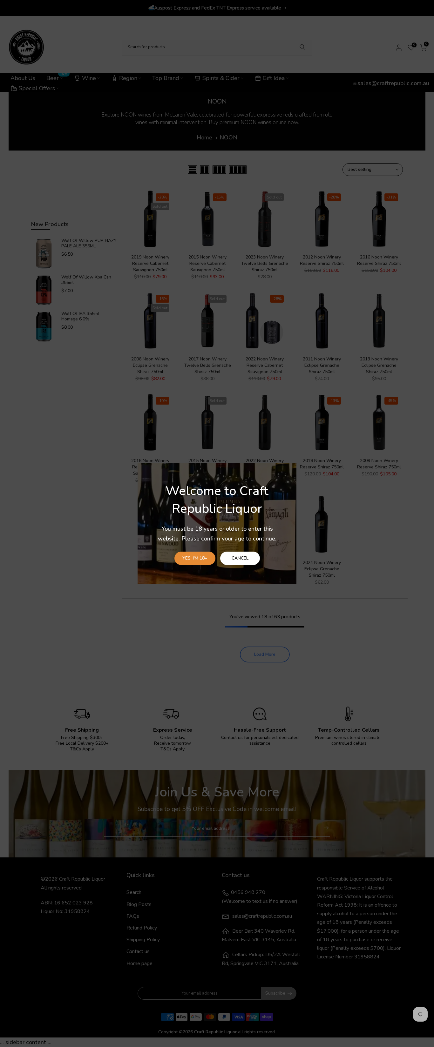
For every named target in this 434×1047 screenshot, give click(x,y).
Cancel (240, 558)
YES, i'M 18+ (194, 558)
